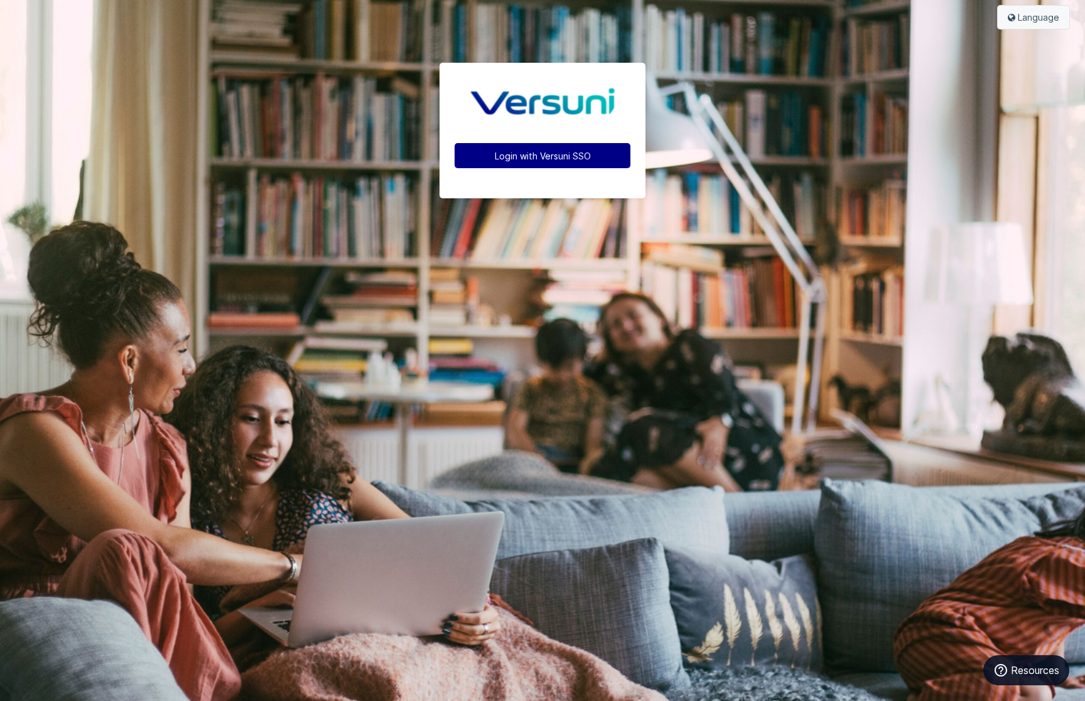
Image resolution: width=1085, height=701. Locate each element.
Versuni (542, 103)
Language (1037, 17)
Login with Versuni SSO (543, 156)
